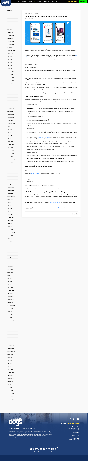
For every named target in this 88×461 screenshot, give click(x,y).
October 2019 (10, 266)
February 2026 (10, 35)
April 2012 (9, 387)
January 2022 (10, 184)
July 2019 (9, 275)
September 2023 (11, 123)
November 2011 (10, 402)
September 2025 (11, 50)
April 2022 (9, 175)
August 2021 (10, 199)
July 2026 (9, 20)
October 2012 (10, 381)
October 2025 (10, 47)
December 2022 (10, 150)
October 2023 (10, 120)
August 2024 (10, 89)
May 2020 (9, 244)
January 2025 (10, 74)
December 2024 (10, 77)
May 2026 (9, 26)
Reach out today (55, 207)
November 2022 (10, 153)
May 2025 (9, 62)
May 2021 (9, 208)
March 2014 (10, 342)
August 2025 (10, 53)
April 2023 (9, 138)
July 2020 (9, 238)
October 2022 (10, 156)
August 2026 (10, 17)
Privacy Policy (33, 458)
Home (19, 1)
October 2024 (10, 83)
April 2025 (9, 65)
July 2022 (9, 165)
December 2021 (10, 187)
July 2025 (9, 56)
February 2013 (10, 372)
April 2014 (9, 339)
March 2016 (10, 326)
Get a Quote (83, 1)
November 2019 (10, 263)
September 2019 (11, 269)
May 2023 (9, 135)
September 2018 (11, 305)
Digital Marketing (28, 13)
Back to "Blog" (28, 214)
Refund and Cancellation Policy (43, 458)
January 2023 (10, 147)
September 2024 (11, 86)
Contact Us (54, 1)
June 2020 (9, 241)
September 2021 (11, 196)
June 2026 (9, 23)
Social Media (36, 13)
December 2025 (10, 41)
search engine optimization (44, 137)
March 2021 (10, 214)
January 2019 (10, 293)
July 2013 (9, 357)
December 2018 (10, 296)
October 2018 (10, 302)
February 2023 (10, 144)
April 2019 (9, 284)
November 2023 (10, 117)
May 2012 (9, 384)
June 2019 (9, 278)
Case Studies (46, 1)
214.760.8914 (72, 2)
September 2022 (11, 159)
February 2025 (10, 71)
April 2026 (9, 29)
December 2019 (10, 260)
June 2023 (9, 132)
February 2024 (10, 108)
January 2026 (10, 38)
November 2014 (10, 336)
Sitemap (27, 458)
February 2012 (10, 393)
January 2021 (10, 220)
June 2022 (9, 168)
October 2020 (10, 229)
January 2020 (10, 257)
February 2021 (10, 217)
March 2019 (10, 287)
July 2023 (9, 129)
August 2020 (10, 235)
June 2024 (9, 96)
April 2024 (9, 102)
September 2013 (11, 351)
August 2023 (10, 126)
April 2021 (9, 211)
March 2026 (10, 32)
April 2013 (9, 366)
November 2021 (10, 190)
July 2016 (9, 323)
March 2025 (10, 68)
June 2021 (9, 205)
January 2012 (10, 396)
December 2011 (10, 399)
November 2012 (10, 378)
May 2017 (9, 317)
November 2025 (10, 44)
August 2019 (10, 272)
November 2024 (10, 80)
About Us (31, 1)
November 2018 (10, 299)
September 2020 (11, 232)
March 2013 (10, 369)
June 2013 (9, 360)
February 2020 (10, 254)
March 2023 (10, 141)
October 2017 (10, 314)
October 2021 (10, 193)
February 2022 (10, 181)
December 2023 (10, 114)
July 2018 (9, 311)
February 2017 (10, 320)
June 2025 (9, 59)
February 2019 (10, 290)
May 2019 (9, 281)
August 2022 (10, 162)
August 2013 (10, 354)
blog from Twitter (35, 173)
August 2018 (10, 308)
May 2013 (9, 363)
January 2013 (10, 375)
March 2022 (10, 178)
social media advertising (55, 202)
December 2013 (10, 348)
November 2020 (10, 226)
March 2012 (10, 390)
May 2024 (9, 99)
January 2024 (10, 111)
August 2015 (10, 333)
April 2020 (9, 247)
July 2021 (9, 202)
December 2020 (10, 223)
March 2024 (10, 105)
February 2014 (10, 345)
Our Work (39, 1)
